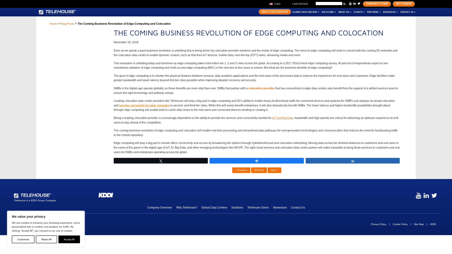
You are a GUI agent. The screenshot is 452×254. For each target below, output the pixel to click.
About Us (343, 12)
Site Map (419, 224)
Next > (274, 170)
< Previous (241, 170)
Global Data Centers (304, 12)
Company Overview (159, 207)
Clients (358, 12)
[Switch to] (284, 3)
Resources (389, 12)
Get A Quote (404, 3)
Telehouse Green (258, 207)
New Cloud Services (275, 11)
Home (53, 23)
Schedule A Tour (377, 3)
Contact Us (407, 12)
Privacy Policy (378, 224)
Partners (373, 12)
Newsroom (280, 207)
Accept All (69, 239)
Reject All (46, 239)
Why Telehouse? (186, 207)
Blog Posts (67, 23)
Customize (23, 239)
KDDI (433, 224)
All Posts (259, 170)
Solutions (328, 12)
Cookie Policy (400, 224)
